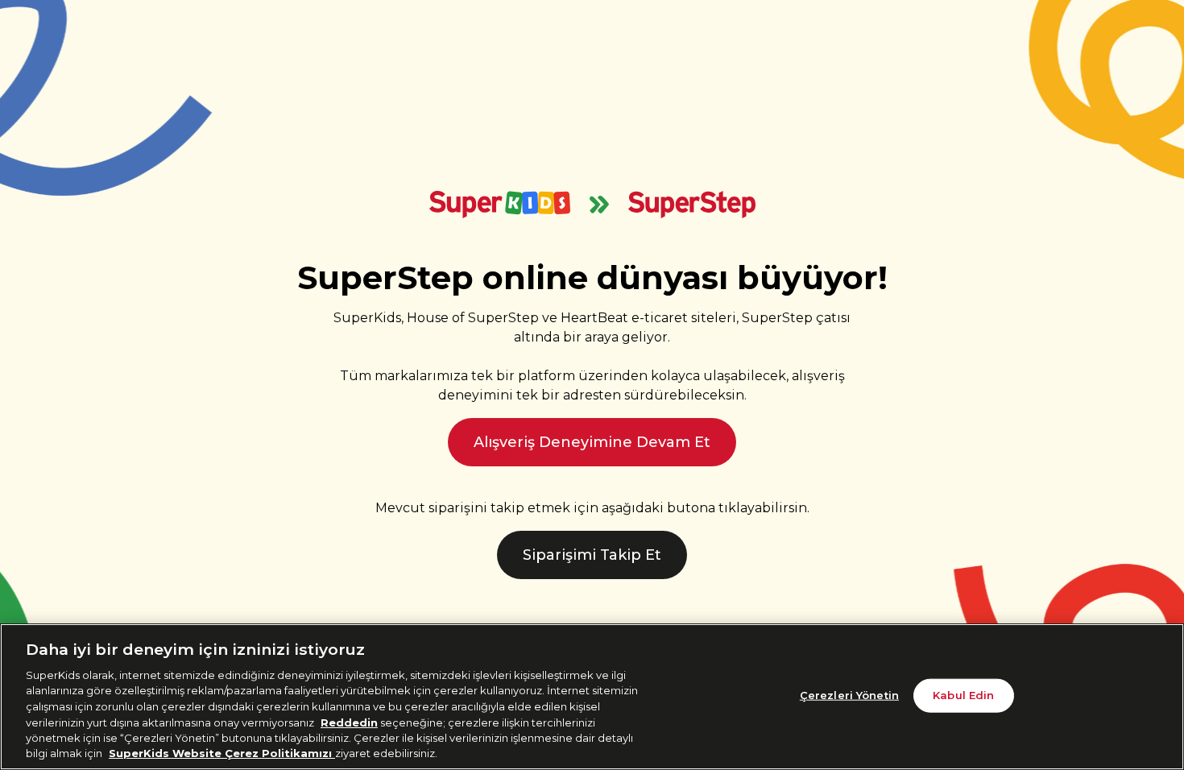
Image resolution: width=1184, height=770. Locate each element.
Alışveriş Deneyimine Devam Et (592, 442)
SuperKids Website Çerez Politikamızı (222, 753)
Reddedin (349, 721)
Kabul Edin (963, 695)
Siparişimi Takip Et (592, 555)
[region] (592, 696)
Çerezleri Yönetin (849, 695)
